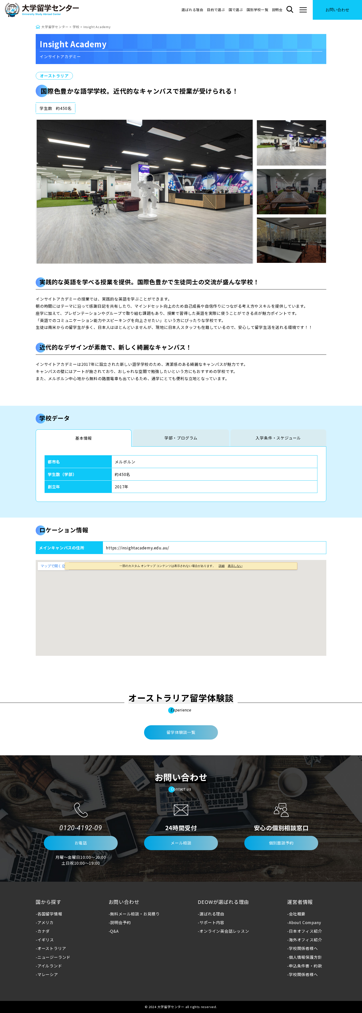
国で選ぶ (236, 9)
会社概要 (297, 913)
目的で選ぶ (216, 9)
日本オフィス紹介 (305, 931)
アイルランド (49, 965)
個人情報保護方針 (305, 957)
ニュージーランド (53, 957)
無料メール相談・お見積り (135, 913)
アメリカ (45, 922)
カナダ (43, 931)
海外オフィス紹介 (305, 939)
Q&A (114, 931)
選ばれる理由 (192, 9)
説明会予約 (120, 922)
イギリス (45, 939)
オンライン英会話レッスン (224, 931)
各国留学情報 (49, 913)
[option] (145, 192)
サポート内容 (211, 922)
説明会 (277, 9)
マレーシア (47, 974)
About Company (305, 922)
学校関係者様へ (303, 948)
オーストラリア (54, 76)
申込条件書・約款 (305, 966)
